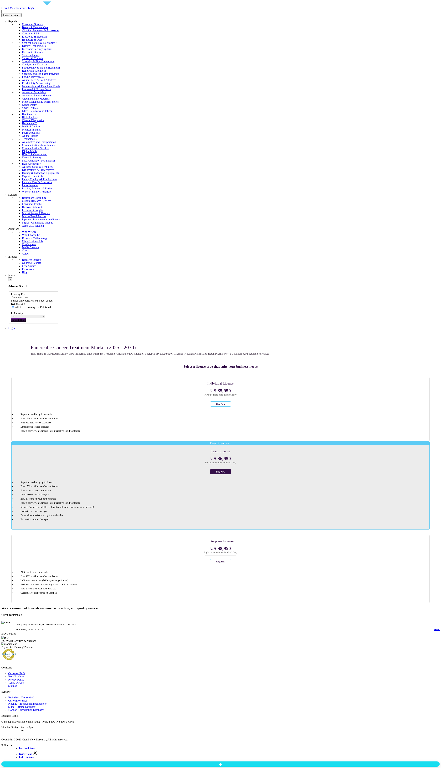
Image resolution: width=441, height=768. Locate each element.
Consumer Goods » (32, 24)
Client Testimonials (32, 241)
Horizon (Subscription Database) (26, 709)
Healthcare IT (29, 123)
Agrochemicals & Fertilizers (37, 166)
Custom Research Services (36, 200)
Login (11, 328)
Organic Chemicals (32, 176)
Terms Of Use (16, 682)
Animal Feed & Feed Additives (39, 80)
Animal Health (30, 135)
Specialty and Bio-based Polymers (40, 73)
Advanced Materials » (34, 92)
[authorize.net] (9, 659)
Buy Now (220, 404)
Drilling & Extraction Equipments (40, 173)
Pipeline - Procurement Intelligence (41, 219)
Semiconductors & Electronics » (39, 42)
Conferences (29, 244)
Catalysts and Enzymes (34, 64)
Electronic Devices (32, 52)
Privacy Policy (16, 679)
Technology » (29, 138)
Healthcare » (29, 114)
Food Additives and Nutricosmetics (41, 67)
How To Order (16, 676)
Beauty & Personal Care (35, 27)
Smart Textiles (30, 107)
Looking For (18, 294)
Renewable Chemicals (34, 70)
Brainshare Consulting (34, 197)
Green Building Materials (36, 98)
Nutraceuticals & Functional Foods (41, 86)
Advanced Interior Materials (37, 95)
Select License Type (19, 340)
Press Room (28, 269)
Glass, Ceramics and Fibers (37, 111)
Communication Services (35, 148)
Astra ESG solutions (33, 225)
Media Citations (30, 247)
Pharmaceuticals (31, 132)
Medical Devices (31, 126)
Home (11, 334)
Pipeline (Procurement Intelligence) (27, 703)
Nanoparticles (29, 104)
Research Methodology (34, 238)
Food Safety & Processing (36, 83)
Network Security (31, 157)
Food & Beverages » (33, 76)
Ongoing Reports (31, 262)
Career (25, 253)
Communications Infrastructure (39, 145)
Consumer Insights (32, 204)
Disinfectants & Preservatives (38, 169)
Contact (26, 250)
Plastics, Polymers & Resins (37, 188)
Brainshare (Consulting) (21, 697)
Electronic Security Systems (37, 49)
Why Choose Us (31, 234)
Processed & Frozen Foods (36, 89)
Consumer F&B (30, 33)
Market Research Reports (36, 213)
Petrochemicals (30, 185)
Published (45, 307)
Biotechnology (30, 117)
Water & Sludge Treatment (36, 191)
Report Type (18, 303)
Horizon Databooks (32, 207)
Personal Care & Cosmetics (37, 182)
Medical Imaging (31, 129)
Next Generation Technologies (38, 160)
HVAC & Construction (34, 154)
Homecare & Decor (32, 39)
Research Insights (31, 259)
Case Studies (29, 265)
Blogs (25, 272)
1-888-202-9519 (33, 730)
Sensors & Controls (32, 58)
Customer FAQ (16, 673)
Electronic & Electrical (34, 36)
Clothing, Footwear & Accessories (40, 30)
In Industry (17, 313)
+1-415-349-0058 (11, 730)
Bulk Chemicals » (32, 163)
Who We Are (29, 231)
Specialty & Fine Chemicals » (38, 61)
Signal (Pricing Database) (22, 706)
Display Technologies (34, 45)
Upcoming (29, 307)
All (17, 307)
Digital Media (29, 151)
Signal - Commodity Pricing (37, 222)
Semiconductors (30, 55)
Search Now (18, 320)
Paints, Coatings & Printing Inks (39, 179)
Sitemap (12, 685)
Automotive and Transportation (39, 142)
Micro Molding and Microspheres (40, 101)
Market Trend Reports (34, 216)
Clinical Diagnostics (33, 120)
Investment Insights (32, 210)
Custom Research (17, 700)
